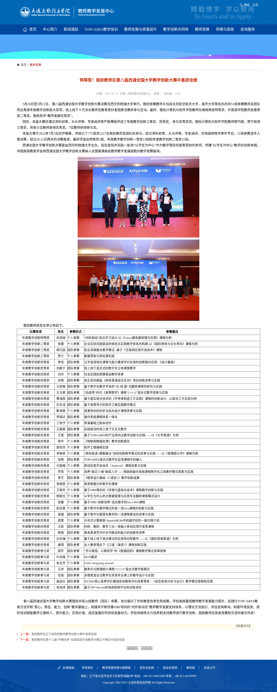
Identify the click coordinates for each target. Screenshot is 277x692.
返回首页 (132, 648)
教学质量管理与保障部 (116, 667)
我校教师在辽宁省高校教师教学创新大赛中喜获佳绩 (64, 634)
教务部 (190, 667)
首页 (24, 64)
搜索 (247, 4)
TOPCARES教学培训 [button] (101, 29)
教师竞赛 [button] (202, 29)
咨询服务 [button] (247, 29)
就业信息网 (170, 667)
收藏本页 (243, 625)
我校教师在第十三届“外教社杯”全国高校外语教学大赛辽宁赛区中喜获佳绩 (78, 639)
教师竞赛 (35, 64)
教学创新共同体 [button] (176, 29)
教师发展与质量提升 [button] (140, 29)
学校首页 (87, 667)
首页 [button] (33, 29)
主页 (255, 4)
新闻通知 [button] (71, 29)
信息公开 (209, 667)
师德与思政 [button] (225, 29)
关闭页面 (146, 648)
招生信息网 (147, 667)
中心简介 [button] (50, 29)
